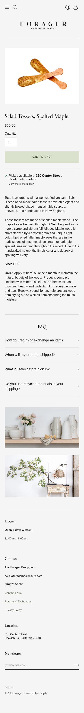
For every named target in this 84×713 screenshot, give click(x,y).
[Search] (15, 7)
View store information (21, 184)
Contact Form (13, 592)
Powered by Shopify (36, 693)
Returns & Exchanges (18, 601)
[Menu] (7, 7)
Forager (18, 693)
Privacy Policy (13, 609)
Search (9, 687)
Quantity (10, 133)
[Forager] (42, 24)
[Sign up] (76, 664)
